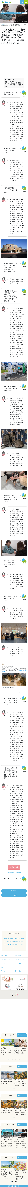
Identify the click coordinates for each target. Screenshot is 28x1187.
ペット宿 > (4, 955)
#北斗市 (7, 944)
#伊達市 (12, 938)
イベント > (18, 967)
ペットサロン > (5, 959)
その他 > (3, 971)
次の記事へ (14, 895)
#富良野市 (15, 941)
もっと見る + (21, 1035)
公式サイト (13, 867)
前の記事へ (14, 891)
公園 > (3, 967)
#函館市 (6, 938)
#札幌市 (21, 941)
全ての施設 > (18, 971)
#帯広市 (9, 941)
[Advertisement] (14, 62)
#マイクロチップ (15, 944)
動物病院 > (18, 955)
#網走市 (17, 938)
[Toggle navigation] (26, 2)
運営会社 (10, 1185)
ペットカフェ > (5, 963)
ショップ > (18, 963)
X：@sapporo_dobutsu (14, 872)
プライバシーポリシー (16, 1185)
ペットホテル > (19, 959)
